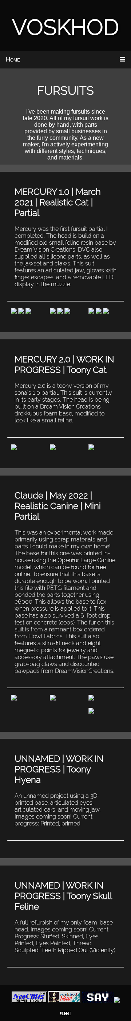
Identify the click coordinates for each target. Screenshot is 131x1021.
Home (13, 59)
